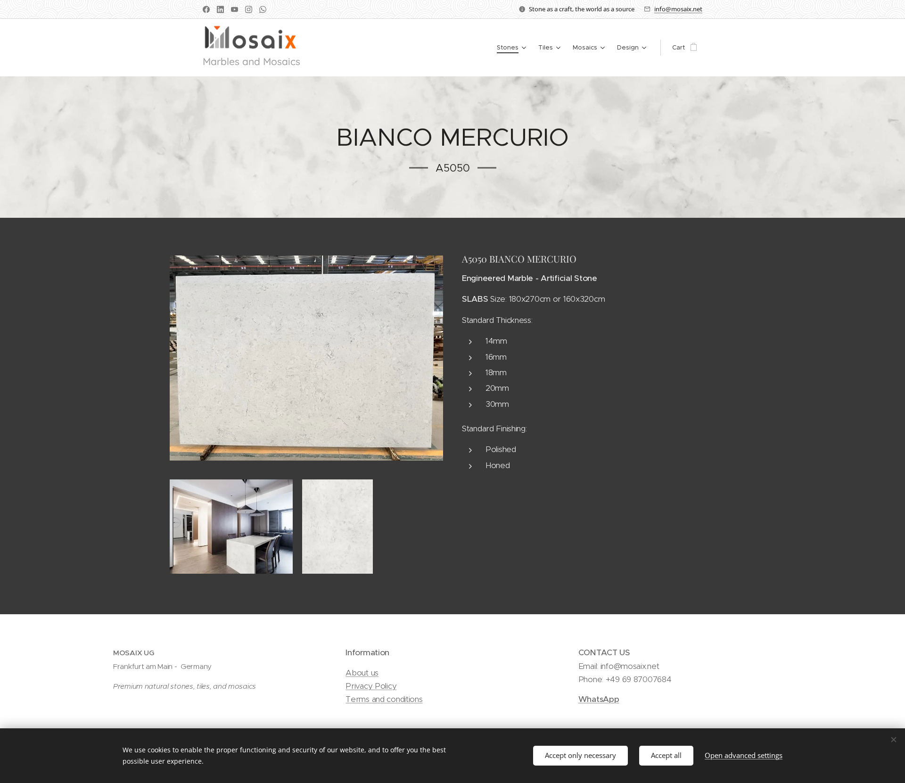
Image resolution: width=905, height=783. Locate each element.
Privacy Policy (371, 686)
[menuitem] (512, 47)
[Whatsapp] (263, 9)
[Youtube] (234, 9)
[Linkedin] (220, 9)
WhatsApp (598, 699)
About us (362, 673)
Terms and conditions (384, 699)
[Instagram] (249, 9)
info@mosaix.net (678, 9)
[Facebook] (206, 9)
